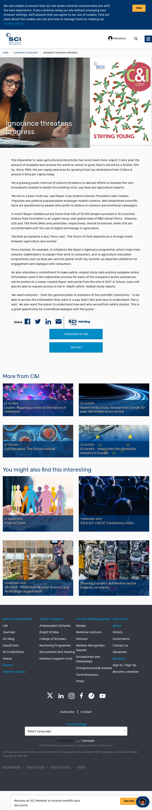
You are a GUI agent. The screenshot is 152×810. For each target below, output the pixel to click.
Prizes (80, 681)
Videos (7, 658)
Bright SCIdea (49, 632)
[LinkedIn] (60, 696)
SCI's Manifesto (13, 652)
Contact (86, 711)
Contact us (120, 645)
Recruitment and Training (57, 652)
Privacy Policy (60, 767)
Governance (121, 638)
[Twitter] (50, 697)
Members (119, 38)
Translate (88, 740)
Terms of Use (35, 767)
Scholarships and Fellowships (88, 659)
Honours (82, 638)
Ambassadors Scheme (54, 625)
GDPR (81, 767)
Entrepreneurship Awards (94, 668)
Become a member (126, 671)
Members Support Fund (55, 658)
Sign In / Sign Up (124, 665)
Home (6, 53)
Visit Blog (84, 321)
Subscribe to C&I (76, 334)
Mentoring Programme (55, 645)
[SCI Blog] (91, 696)
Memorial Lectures (89, 632)
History (118, 632)
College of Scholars (52, 638)
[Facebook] (81, 696)
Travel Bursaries (87, 674)
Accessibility (11, 767)
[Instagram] (72, 696)
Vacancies (120, 652)
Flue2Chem (11, 645)
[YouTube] (102, 696)
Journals (9, 632)
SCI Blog (8, 638)
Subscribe (67, 711)
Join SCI (76, 347)
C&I (5, 625)
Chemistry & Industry (26, 53)
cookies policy (13, 23)
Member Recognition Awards (90, 648)
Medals (81, 625)
